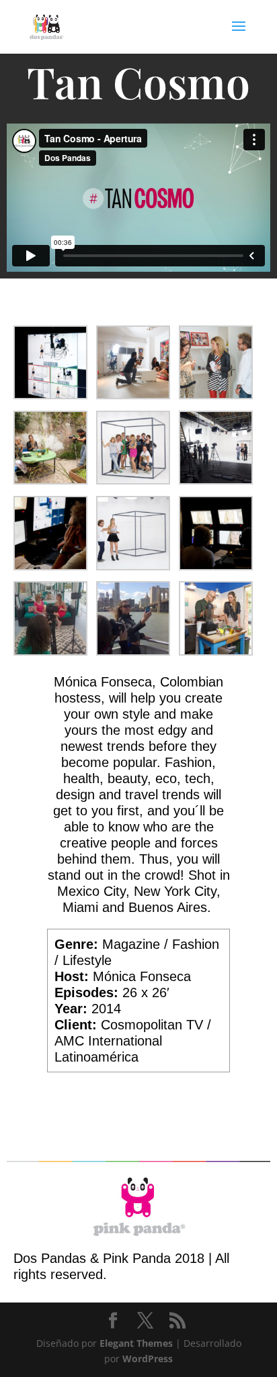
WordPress (147, 1358)
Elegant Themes (136, 1343)
